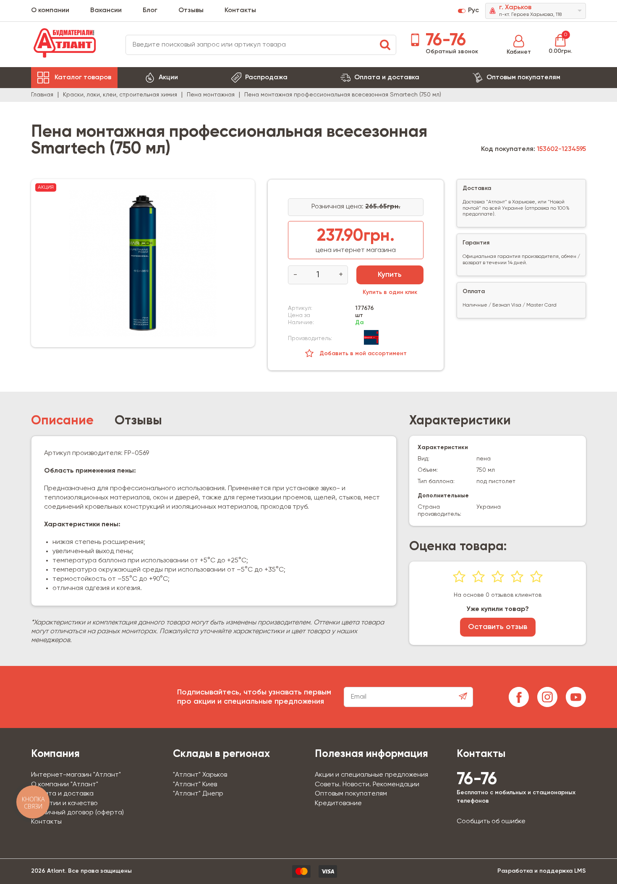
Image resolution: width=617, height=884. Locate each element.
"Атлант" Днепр (198, 793)
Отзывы (191, 10)
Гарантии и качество (64, 803)
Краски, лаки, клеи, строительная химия (120, 95)
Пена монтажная (211, 95)
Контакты (240, 10)
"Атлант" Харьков (200, 775)
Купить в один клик (390, 292)
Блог (150, 10)
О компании (50, 10)
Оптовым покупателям (523, 77)
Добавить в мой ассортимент (362, 353)
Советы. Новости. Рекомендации (367, 784)
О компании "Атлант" (64, 784)
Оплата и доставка (386, 77)
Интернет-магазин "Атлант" (76, 775)
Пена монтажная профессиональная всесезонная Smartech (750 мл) (342, 95)
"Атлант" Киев (195, 784)
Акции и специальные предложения (371, 775)
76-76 (443, 41)
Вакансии (106, 10)
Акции (168, 77)
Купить (390, 274)
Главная (42, 95)
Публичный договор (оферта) (77, 812)
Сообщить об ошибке (491, 821)
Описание (62, 421)
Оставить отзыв (497, 627)
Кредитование (338, 803)
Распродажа (266, 77)
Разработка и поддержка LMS (541, 871)
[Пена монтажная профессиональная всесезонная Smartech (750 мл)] (143, 263)
